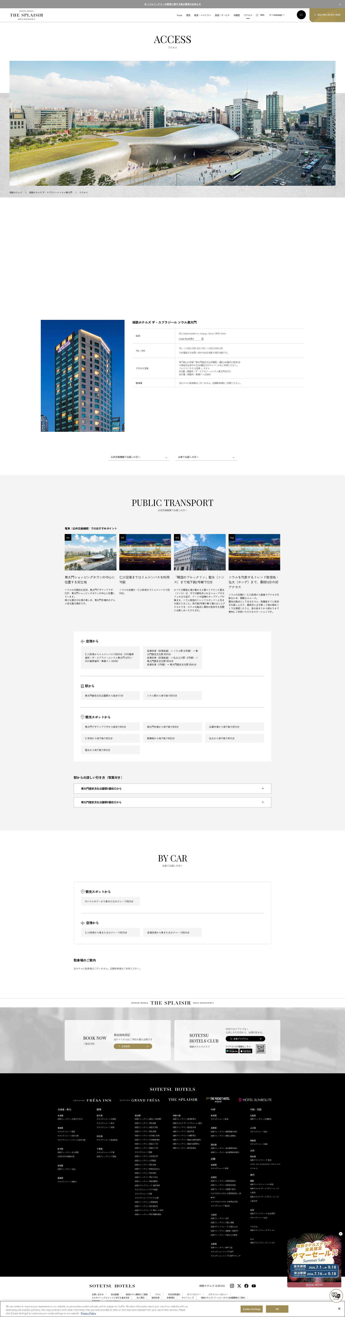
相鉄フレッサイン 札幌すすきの (70, 1119)
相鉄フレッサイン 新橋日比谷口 (147, 1168)
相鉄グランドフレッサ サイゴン (262, 1230)
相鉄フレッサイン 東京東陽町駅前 (148, 1214)
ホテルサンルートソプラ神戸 (222, 1251)
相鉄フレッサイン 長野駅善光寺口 (224, 1131)
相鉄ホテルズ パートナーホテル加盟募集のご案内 (223, 1298)
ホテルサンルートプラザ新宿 (146, 1189)
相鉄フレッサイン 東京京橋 (145, 1131)
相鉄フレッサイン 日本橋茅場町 (147, 1139)
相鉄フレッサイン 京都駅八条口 (223, 1189)
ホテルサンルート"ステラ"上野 (146, 1197)
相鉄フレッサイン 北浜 (220, 1218)
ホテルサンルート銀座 (143, 1152)
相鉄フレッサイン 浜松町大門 (146, 1156)
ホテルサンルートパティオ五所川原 (71, 1139)
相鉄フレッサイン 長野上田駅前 (223, 1135)
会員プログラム (240, 1038)
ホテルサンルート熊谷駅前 (107, 1139)
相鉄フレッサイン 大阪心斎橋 (222, 1222)
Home (179, 15)
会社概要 (115, 1294)
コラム (158, 1294)
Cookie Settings (252, 1309)
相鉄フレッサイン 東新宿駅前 (146, 1181)
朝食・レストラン (202, 15)
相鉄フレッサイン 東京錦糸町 (146, 1206)
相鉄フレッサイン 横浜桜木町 (184, 1127)
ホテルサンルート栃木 (105, 1123)
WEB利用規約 (174, 1294)
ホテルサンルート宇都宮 (106, 1119)
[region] (172, 1309)
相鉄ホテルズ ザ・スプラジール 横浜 (187, 1123)
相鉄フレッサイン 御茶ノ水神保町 (148, 1119)
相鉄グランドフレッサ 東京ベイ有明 (149, 1210)
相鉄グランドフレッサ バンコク (262, 1242)
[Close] (339, 1309)
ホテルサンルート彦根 (219, 1168)
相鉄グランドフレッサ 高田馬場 (147, 1185)
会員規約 (171, 1298)
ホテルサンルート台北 (259, 1217)
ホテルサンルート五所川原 (68, 1135)
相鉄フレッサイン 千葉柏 (106, 1156)
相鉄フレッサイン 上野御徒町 (146, 1202)
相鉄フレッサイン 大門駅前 (145, 1160)
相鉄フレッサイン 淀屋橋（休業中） (225, 1230)
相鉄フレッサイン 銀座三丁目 (146, 1143)
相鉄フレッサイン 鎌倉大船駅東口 (186, 1143)
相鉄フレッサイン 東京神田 (145, 1123)
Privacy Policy (88, 1313)
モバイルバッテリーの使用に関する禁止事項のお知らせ (172, 4)
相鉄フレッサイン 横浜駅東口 (184, 1119)
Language (277, 15)
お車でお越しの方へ (188, 457)
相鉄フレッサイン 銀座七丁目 (146, 1148)
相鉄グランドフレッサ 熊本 (261, 1160)
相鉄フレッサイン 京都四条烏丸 (223, 1180)
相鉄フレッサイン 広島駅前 (261, 1119)
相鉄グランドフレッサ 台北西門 (262, 1213)
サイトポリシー (194, 1294)
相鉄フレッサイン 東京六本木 (146, 1177)
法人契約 (140, 1298)
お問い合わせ (98, 1294)
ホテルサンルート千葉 (105, 1152)
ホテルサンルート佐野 (105, 1127)
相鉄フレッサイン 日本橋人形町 (147, 1135)
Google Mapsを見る (186, 338)
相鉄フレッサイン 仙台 (66, 1169)
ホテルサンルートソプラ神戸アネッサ (225, 1255)
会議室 (237, 15)
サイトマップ (188, 1298)
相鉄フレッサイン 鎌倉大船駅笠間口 (187, 1139)
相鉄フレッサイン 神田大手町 (146, 1127)
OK (277, 1309)
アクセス (248, 15)
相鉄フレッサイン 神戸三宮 (221, 1247)
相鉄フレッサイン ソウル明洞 (261, 1184)
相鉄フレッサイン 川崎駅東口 (184, 1135)
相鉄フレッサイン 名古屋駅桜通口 (224, 1148)
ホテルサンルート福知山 (220, 1205)
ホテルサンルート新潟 (219, 1119)
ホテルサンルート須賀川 (67, 1181)
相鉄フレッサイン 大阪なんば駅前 (224, 1234)
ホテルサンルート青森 (66, 1131)
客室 (188, 15)
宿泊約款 (156, 1298)
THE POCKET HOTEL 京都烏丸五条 (224, 1201)
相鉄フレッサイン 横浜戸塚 (183, 1131)
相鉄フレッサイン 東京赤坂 (145, 1164)
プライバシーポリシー (218, 1294)
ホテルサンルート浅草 (143, 1193)
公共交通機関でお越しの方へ (125, 457)
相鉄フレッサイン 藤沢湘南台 (184, 1148)
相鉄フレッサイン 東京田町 (145, 1173)
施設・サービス (222, 15)
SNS (262, 15)
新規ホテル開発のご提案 (137, 1294)
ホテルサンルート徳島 (259, 1144)
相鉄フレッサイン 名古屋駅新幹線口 (225, 1152)
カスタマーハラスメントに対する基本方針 (110, 1298)
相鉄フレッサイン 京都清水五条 (223, 1185)
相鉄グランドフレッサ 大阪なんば (224, 1226)
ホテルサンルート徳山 (259, 1131)
